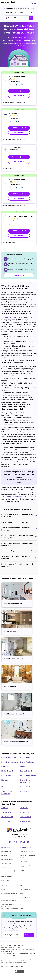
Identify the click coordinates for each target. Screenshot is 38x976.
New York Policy (16, 949)
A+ (18, 84)
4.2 (12, 84)
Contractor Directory (7, 867)
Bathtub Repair (25, 757)
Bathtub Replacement (9, 762)
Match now (18, 275)
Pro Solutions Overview (26, 851)
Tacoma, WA (24, 812)
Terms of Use (13, 945)
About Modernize (25, 889)
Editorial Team (5, 880)
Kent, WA (4, 808)
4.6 (24, 84)
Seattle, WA (24, 808)
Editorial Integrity (6, 876)
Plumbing (4, 780)
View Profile (18, 96)
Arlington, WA (25, 821)
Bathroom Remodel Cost (13, 603)
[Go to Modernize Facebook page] (17, 842)
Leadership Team (25, 897)
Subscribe (29, 935)
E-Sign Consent (22, 945)
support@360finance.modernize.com (12, 908)
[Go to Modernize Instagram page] (14, 842)
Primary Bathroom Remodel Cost (16, 741)
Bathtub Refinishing (8, 757)
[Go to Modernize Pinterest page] (10, 842)
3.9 (12, 224)
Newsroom (23, 905)
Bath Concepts (14, 113)
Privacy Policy (31, 953)
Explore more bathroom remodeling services (17, 496)
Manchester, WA (7, 817)
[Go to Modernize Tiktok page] (24, 842)
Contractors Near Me (7, 863)
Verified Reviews (14, 81)
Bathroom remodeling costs (11, 317)
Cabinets (4, 766)
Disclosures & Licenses (14, 947)
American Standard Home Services (21, 216)
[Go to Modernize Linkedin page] (21, 842)
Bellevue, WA (6, 812)
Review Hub (4, 855)
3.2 (12, 121)
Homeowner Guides (7, 859)
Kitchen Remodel (7, 771)
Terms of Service (8, 955)
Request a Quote (18, 91)
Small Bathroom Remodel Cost (15, 714)
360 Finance (23, 861)
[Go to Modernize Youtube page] (28, 842)
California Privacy (6, 949)
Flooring (23, 766)
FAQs (21, 893)
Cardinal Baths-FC (15, 147)
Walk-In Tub (24, 791)
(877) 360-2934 (5, 906)
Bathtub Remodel (10, 686)
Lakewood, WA (25, 817)
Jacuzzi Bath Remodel (17, 76)
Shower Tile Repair (27, 762)
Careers (22, 901)
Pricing (22, 870)
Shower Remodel (10, 631)
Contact (3, 889)
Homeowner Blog (6, 851)
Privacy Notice (5, 945)
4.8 (12, 187)
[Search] (32, 3)
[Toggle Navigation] (35, 3)
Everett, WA (5, 821)
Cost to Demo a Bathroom (13, 659)
